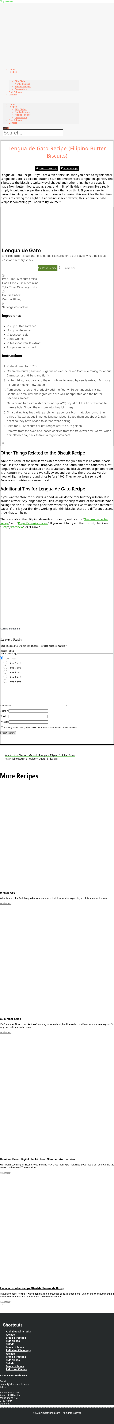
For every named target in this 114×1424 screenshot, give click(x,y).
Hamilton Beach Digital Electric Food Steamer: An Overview (37, 1159)
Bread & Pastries (16, 1337)
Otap (4, 527)
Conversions (21, 117)
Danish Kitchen (15, 1347)
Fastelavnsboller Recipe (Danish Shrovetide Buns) (32, 1288)
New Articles (15, 120)
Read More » (5, 903)
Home (12, 104)
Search (6, 128)
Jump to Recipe (47, 168)
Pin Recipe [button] (69, 268)
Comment (5, 705)
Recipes (13, 72)
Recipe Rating (7, 651)
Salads (10, 1344)
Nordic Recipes (22, 84)
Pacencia (17, 527)
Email (4, 716)
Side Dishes (21, 81)
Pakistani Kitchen (16, 1369)
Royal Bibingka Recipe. (33, 523)
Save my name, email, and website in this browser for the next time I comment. (41, 727)
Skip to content (7, 1)
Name (4, 711)
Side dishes (13, 1340)
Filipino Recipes (23, 86)
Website (4, 722)
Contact (13, 94)
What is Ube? (8, 892)
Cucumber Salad (10, 1019)
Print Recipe (70, 168)
